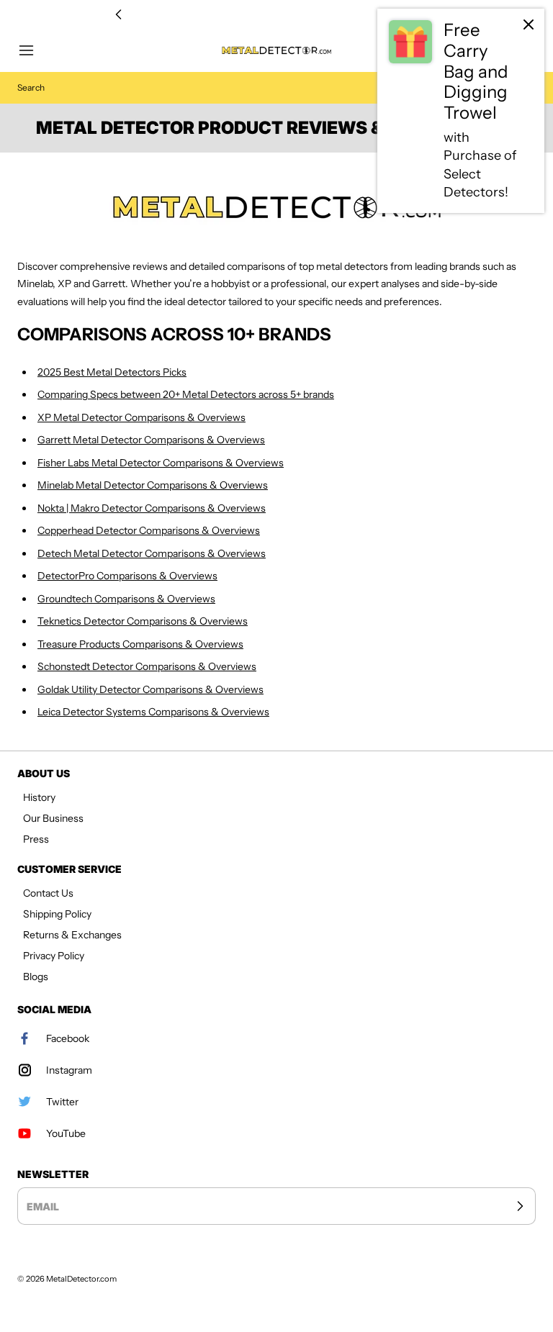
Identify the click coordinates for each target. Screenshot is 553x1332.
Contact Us (48, 893)
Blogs (35, 976)
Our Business (53, 818)
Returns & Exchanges (72, 934)
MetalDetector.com (81, 1279)
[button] (33, 50)
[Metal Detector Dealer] (276, 207)
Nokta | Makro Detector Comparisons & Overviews (151, 508)
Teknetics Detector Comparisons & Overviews (142, 621)
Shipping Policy (57, 913)
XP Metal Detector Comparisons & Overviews (141, 417)
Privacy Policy (53, 955)
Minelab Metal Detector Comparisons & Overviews (152, 485)
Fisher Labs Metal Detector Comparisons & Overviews (160, 462)
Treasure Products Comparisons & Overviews (140, 644)
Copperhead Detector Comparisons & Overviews (148, 530)
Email (43, 1206)
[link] (460, 111)
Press (36, 839)
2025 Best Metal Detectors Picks (111, 372)
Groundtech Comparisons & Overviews (126, 598)
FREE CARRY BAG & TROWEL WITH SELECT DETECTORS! (276, 15)
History (39, 797)
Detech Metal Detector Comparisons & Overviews (151, 553)
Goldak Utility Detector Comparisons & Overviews (150, 689)
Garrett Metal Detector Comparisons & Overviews (151, 439)
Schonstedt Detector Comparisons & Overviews (146, 666)
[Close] (528, 24)
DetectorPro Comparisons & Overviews (127, 575)
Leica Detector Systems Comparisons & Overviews (153, 711)
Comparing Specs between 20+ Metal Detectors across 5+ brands (185, 394)
